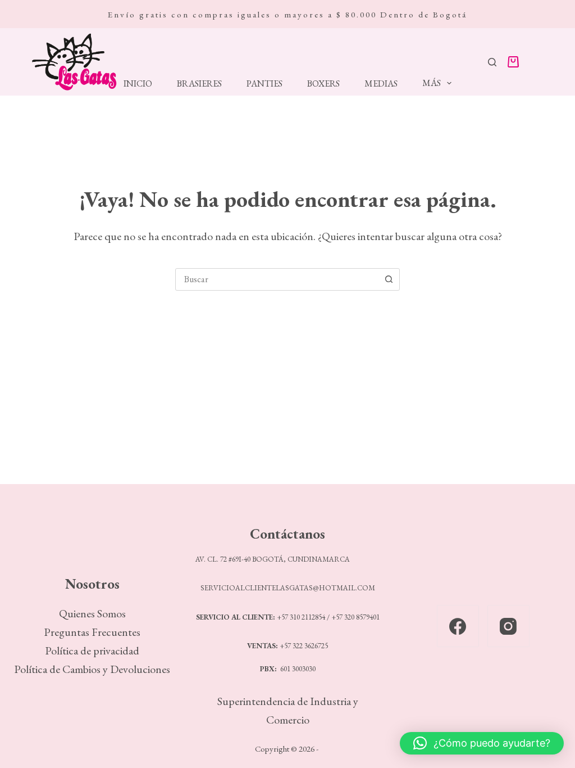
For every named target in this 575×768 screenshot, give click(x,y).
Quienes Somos (92, 613)
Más (431, 83)
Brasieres (199, 83)
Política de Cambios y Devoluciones (92, 669)
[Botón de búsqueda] (388, 279)
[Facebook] (458, 626)
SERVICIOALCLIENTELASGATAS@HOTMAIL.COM (287, 588)
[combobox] (277, 279)
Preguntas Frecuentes (92, 632)
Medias (381, 83)
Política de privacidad (92, 650)
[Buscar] (492, 62)
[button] (482, 743)
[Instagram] (508, 626)
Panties (264, 83)
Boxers (323, 83)
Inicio (138, 83)
